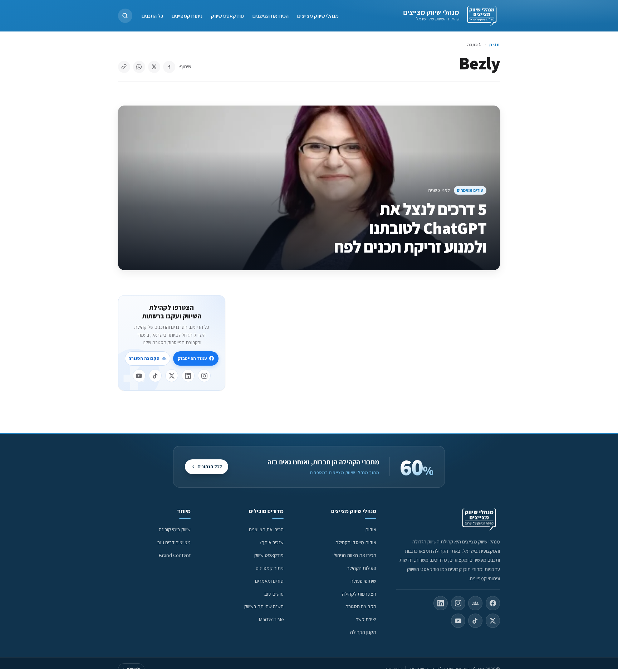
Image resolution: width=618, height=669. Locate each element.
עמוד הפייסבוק (192, 358)
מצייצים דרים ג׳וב (174, 542)
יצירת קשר (366, 619)
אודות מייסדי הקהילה (355, 542)
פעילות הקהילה (361, 568)
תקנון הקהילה (363, 632)
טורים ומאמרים (470, 190)
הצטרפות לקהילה (359, 593)
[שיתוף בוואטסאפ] (139, 67)
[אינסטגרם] (204, 375)
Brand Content (175, 555)
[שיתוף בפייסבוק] (169, 67)
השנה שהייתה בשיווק (264, 606)
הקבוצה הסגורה (144, 358)
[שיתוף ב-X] (154, 67)
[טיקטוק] (155, 375)
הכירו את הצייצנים (270, 15)
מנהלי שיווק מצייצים (431, 12)
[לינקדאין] (188, 375)
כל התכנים (152, 15)
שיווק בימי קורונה (175, 529)
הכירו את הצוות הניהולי (354, 555)
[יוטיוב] (139, 375)
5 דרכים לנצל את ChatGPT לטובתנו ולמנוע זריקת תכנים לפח (410, 228)
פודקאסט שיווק (227, 15)
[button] (125, 16)
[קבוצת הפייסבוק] (475, 603)
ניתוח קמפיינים (187, 15)
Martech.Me (271, 619)
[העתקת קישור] (124, 67)
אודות (370, 529)
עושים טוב (274, 593)
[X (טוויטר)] (493, 621)
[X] (171, 375)
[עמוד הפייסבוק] (493, 603)
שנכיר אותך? (272, 542)
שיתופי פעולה (363, 580)
